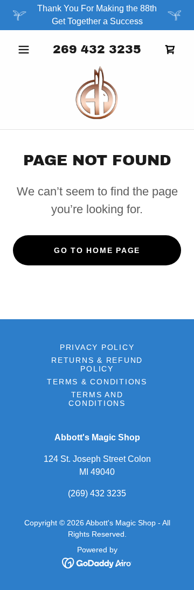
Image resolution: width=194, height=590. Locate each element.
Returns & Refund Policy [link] (97, 364)
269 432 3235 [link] (97, 49)
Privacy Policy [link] (97, 347)
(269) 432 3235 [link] (97, 493)
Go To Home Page (97, 250)
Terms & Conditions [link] (97, 381)
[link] (97, 93)
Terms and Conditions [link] (97, 399)
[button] (25, 49)
